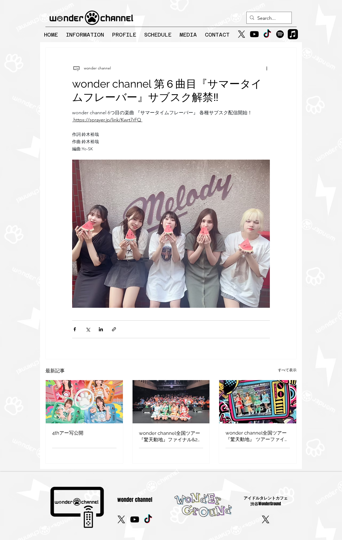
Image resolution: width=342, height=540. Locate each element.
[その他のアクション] (266, 68)
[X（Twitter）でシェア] (87, 329)
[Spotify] (280, 34)
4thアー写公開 (67, 433)
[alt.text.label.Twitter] (241, 34)
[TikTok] (267, 34)
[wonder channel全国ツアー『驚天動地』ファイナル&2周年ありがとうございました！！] (171, 401)
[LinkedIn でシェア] (100, 329)
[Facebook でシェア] (74, 329)
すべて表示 (287, 370)
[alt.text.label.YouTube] (254, 34)
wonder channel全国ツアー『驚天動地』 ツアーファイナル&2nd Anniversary (257, 436)
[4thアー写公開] (84, 401)
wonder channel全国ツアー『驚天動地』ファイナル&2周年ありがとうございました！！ (170, 436)
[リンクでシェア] (113, 329)
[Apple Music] (293, 34)
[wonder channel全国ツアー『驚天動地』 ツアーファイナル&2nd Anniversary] (257, 401)
